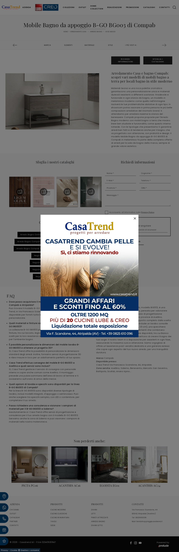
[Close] (135, 218)
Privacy (4, 550)
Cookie (13, 550)
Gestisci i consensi (30, 550)
